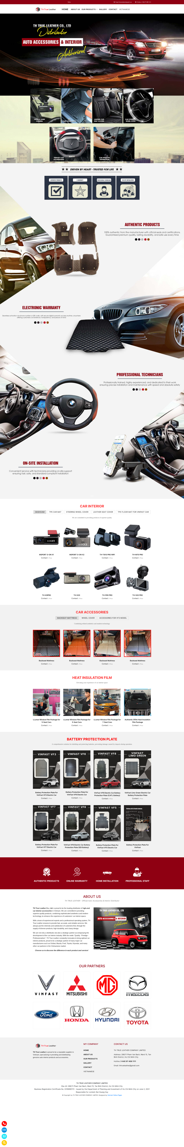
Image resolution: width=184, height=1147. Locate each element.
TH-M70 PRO (137, 555)
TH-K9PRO (46, 595)
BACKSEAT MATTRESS (67, 618)
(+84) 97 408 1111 (128, 1061)
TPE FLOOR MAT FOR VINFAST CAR (133, 512)
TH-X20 (77, 595)
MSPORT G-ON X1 (46, 555)
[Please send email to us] (3, 1136)
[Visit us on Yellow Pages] (3, 1143)
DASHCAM (39, 512)
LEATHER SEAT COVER (103, 512)
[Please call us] (3, 1123)
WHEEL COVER (88, 618)
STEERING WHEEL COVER (77, 512)
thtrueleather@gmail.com (129, 1065)
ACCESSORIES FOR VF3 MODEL (113, 618)
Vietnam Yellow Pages (114, 1095)
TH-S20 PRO (137, 595)
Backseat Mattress (46, 661)
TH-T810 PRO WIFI (107, 555)
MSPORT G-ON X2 (76, 555)
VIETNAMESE (124, 9)
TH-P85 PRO (107, 595)
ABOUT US (92, 896)
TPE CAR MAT (55, 512)
